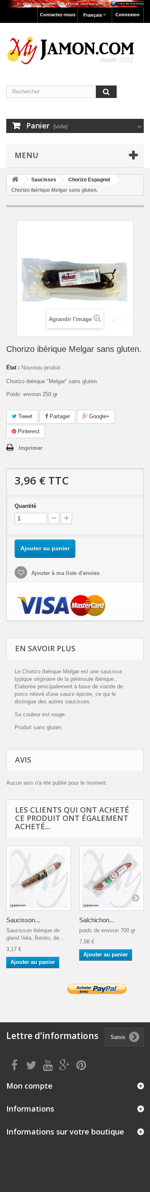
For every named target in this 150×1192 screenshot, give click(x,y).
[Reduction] (75, 4)
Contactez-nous (57, 14)
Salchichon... (96, 919)
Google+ (99, 416)
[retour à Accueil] (15, 180)
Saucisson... (23, 919)
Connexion (127, 14)
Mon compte (29, 1086)
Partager (59, 416)
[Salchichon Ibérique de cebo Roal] (111, 878)
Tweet (24, 416)
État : (13, 367)
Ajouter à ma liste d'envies (65, 573)
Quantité (25, 506)
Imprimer (30, 448)
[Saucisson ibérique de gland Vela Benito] (38, 878)
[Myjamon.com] (75, 47)
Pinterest (28, 431)
